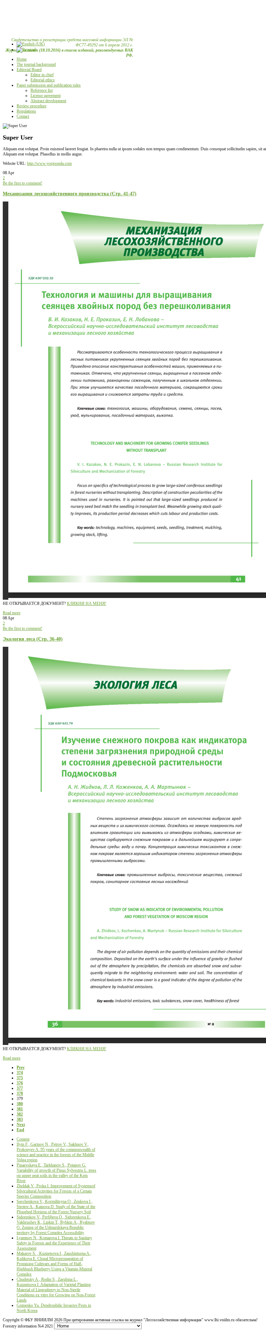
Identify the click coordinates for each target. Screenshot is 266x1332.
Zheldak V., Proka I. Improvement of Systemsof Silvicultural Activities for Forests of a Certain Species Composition (56, 1191)
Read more (11, 612)
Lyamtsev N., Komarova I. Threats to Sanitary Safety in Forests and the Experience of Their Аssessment (54, 1243)
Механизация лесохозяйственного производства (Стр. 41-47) (69, 193)
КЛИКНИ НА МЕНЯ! (86, 603)
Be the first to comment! (22, 183)
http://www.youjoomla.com (49, 163)
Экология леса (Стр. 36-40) (33, 639)
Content (23, 1139)
